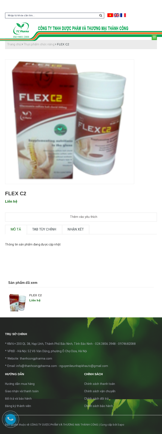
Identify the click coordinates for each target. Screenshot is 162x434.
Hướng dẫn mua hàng (20, 383)
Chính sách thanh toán (99, 383)
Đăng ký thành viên (18, 406)
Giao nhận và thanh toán (22, 391)
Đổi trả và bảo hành (18, 398)
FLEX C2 (35, 295)
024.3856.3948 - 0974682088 (115, 343)
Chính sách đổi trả (96, 398)
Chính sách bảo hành (98, 406)
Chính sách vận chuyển (99, 391)
